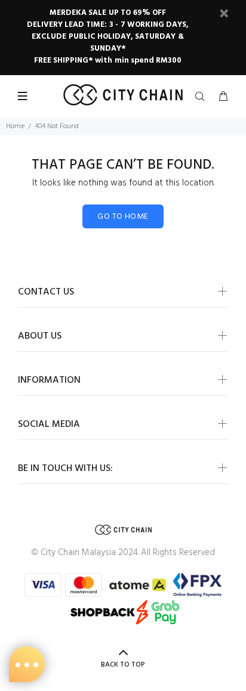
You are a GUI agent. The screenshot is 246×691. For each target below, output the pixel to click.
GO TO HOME (122, 217)
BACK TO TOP (123, 665)
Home (15, 126)
